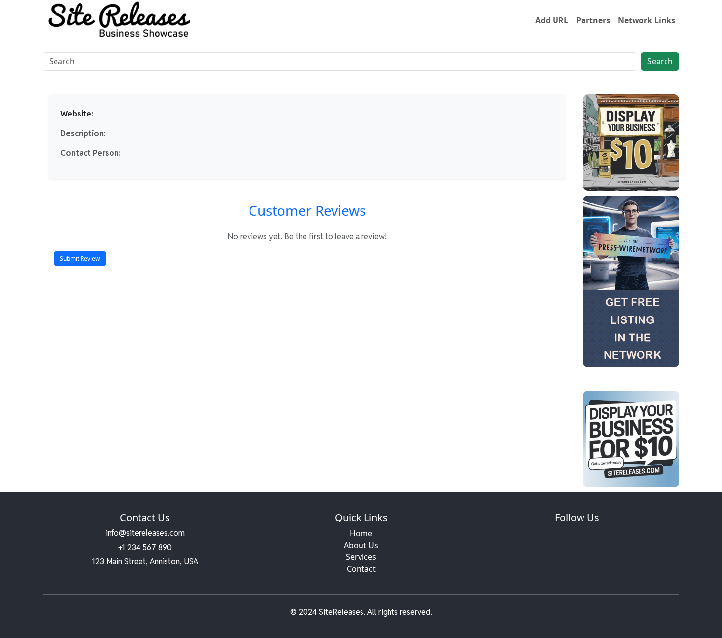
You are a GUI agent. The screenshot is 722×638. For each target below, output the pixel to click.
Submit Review (80, 258)
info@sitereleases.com (145, 533)
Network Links (646, 20)
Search (660, 61)
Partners (593, 20)
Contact (361, 568)
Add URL (551, 20)
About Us (361, 545)
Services (361, 556)
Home (361, 533)
